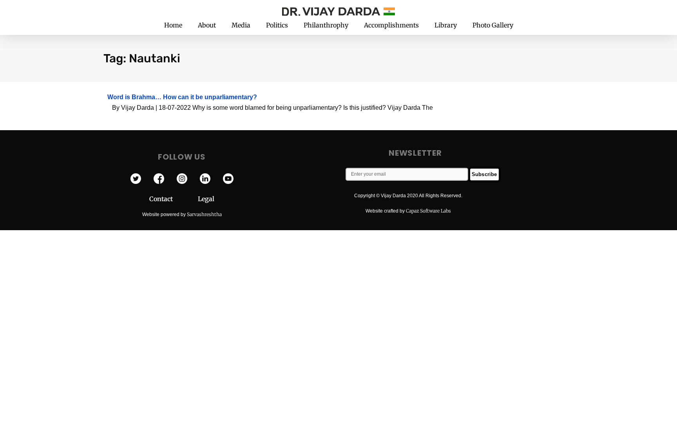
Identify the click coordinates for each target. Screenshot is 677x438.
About (207, 25)
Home (173, 25)
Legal (206, 199)
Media (241, 25)
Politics (277, 25)
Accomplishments (391, 25)
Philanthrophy (326, 25)
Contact (173, 199)
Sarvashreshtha (204, 214)
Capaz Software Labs (428, 211)
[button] (549, 10)
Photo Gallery (492, 25)
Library (445, 25)
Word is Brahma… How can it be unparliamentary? (182, 97)
